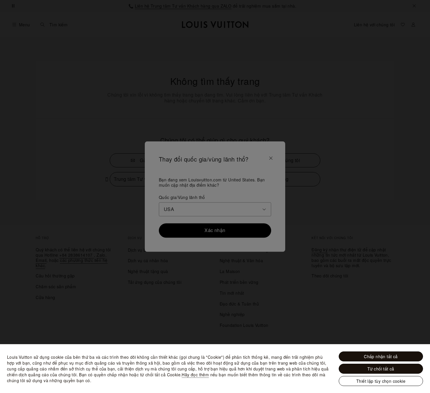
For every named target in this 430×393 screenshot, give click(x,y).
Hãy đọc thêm (195, 374)
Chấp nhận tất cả (381, 356)
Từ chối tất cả (380, 369)
